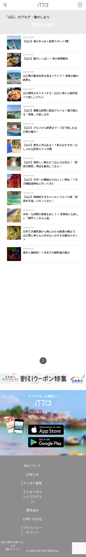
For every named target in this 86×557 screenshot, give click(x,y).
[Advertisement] (43, 313)
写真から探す (44, 25)
